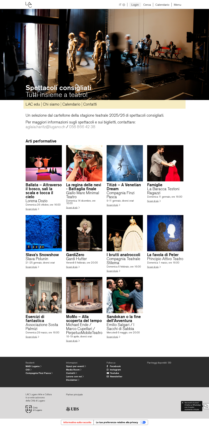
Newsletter (116, 376)
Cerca (147, 5)
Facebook (115, 366)
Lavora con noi (74, 376)
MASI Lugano (33, 366)
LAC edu (33, 104)
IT (120, 5)
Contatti (90, 104)
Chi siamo (51, 104)
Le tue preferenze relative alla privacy (117, 422)
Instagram (115, 369)
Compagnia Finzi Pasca (38, 373)
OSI (28, 369)
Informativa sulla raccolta (77, 422)
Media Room (73, 369)
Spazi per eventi (75, 366)
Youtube (114, 373)
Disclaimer (72, 379)
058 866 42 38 (82, 126)
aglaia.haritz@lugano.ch (45, 126)
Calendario (162, 5)
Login (135, 5)
